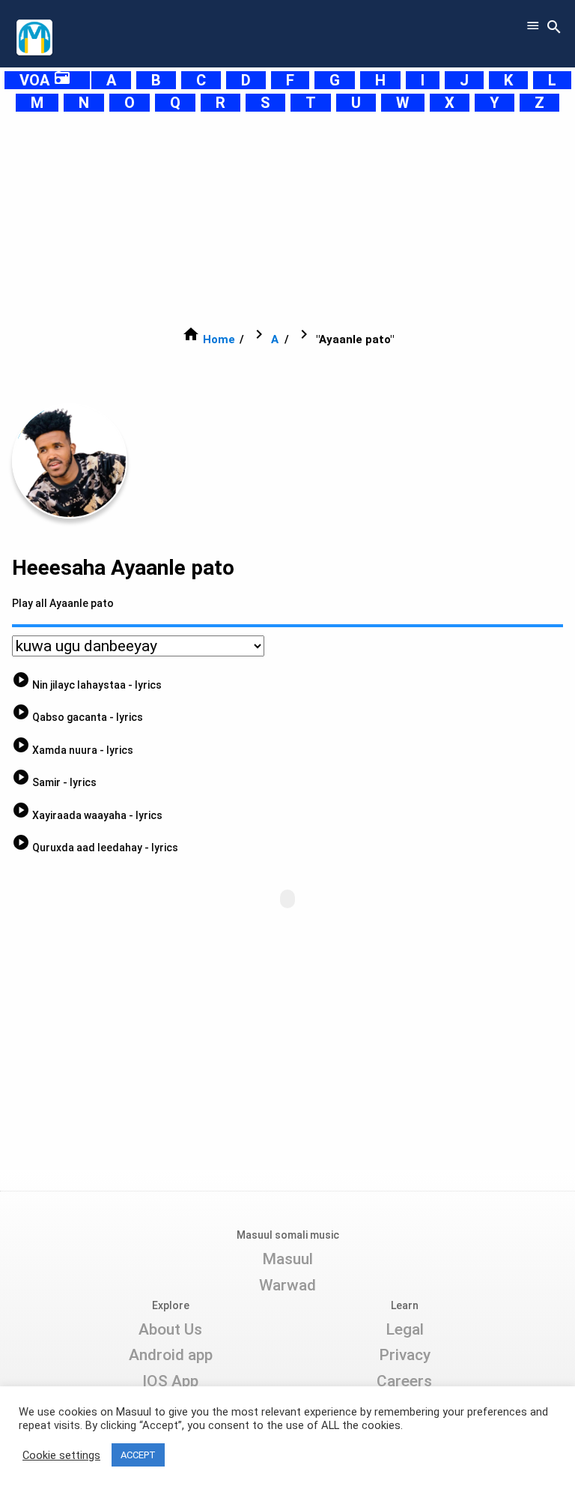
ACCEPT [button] (138, 1455)
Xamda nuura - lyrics (72, 750)
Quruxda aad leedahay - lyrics (95, 848)
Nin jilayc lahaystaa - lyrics (87, 685)
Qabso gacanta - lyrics (77, 717)
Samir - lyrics (54, 782)
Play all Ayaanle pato (63, 603)
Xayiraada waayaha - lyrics (87, 815)
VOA (45, 80)
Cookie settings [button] (61, 1455)
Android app (171, 1355)
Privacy (405, 1355)
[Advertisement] (287, 219)
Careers (404, 1381)
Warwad (287, 1285)
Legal (405, 1329)
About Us (170, 1329)
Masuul (287, 1259)
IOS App (170, 1381)
